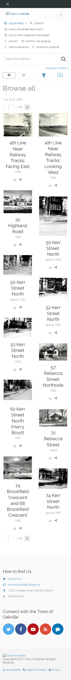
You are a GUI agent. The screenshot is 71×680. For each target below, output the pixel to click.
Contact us (14, 578)
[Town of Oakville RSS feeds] (45, 629)
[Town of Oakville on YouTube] (33, 629)
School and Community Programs (28, 35)
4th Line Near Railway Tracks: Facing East (18, 154)
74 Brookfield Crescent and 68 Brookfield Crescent (18, 500)
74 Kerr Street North (53, 501)
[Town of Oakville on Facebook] (21, 629)
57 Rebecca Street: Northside (53, 376)
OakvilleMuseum (18, 47)
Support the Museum (38, 41)
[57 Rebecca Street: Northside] (53, 352)
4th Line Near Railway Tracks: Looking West (53, 157)
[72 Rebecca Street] (53, 417)
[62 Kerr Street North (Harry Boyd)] (18, 391)
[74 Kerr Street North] (53, 479)
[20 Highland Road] (18, 202)
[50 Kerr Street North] (18, 265)
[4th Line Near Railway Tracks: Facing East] (18, 125)
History (13, 41)
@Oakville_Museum (47, 47)
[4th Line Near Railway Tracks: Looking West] (53, 125)
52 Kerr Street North (53, 313)
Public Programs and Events (25, 29)
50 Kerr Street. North (53, 248)
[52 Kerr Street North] (53, 289)
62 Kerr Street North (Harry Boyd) (17, 420)
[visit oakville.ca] (35, 655)
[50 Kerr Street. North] (53, 216)
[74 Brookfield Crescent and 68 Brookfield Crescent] (18, 468)
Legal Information (36, 669)
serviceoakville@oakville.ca (24, 584)
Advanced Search (56, 68)
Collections (15, 23)
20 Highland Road (17, 225)
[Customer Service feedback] (57, 629)
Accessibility (13, 669)
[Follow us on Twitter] (8, 629)
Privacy (55, 669)
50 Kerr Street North (17, 288)
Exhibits (39, 23)
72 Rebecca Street (53, 438)
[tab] (44, 76)
